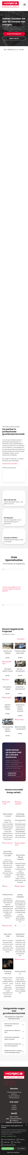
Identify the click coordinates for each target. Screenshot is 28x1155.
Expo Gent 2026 (7, 928)
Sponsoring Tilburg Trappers (20, 847)
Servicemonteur (20, 964)
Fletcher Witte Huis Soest (20, 646)
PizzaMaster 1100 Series (20, 928)
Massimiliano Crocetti (7, 806)
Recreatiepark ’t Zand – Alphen (7, 722)
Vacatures (14, 1109)
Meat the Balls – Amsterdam (20, 722)
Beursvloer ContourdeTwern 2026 (7, 846)
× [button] (26, 1125)
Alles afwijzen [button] (21, 1148)
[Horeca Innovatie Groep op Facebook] (5, 1083)
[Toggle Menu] (24, 4)
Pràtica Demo (7, 889)
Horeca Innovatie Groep (10, 4)
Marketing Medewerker (20, 806)
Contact (14, 1105)
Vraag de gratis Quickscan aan (12, 774)
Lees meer (7, 657)
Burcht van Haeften (7, 646)
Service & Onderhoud (14, 1096)
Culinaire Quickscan (14, 1097)
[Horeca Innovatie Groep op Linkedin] (10, 1083)
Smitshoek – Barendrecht (20, 682)
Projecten (14, 1107)
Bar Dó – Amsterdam (20, 664)
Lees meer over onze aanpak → (10, 463)
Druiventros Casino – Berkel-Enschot (20, 699)
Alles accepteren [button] (7, 1148)
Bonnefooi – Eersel (8, 682)
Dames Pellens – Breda (8, 699)
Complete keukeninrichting (14, 1092)
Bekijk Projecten (14, 38)
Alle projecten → (21, 639)
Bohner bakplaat (20, 889)
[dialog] (14, 1139)
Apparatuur (14, 1094)
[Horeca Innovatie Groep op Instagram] (14, 1083)
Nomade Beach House (7, 664)
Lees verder (9, 1134)
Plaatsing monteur (8, 964)
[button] (14, 1025)
